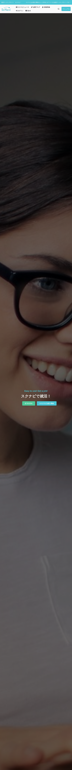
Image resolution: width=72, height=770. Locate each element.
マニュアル (66, 9)
